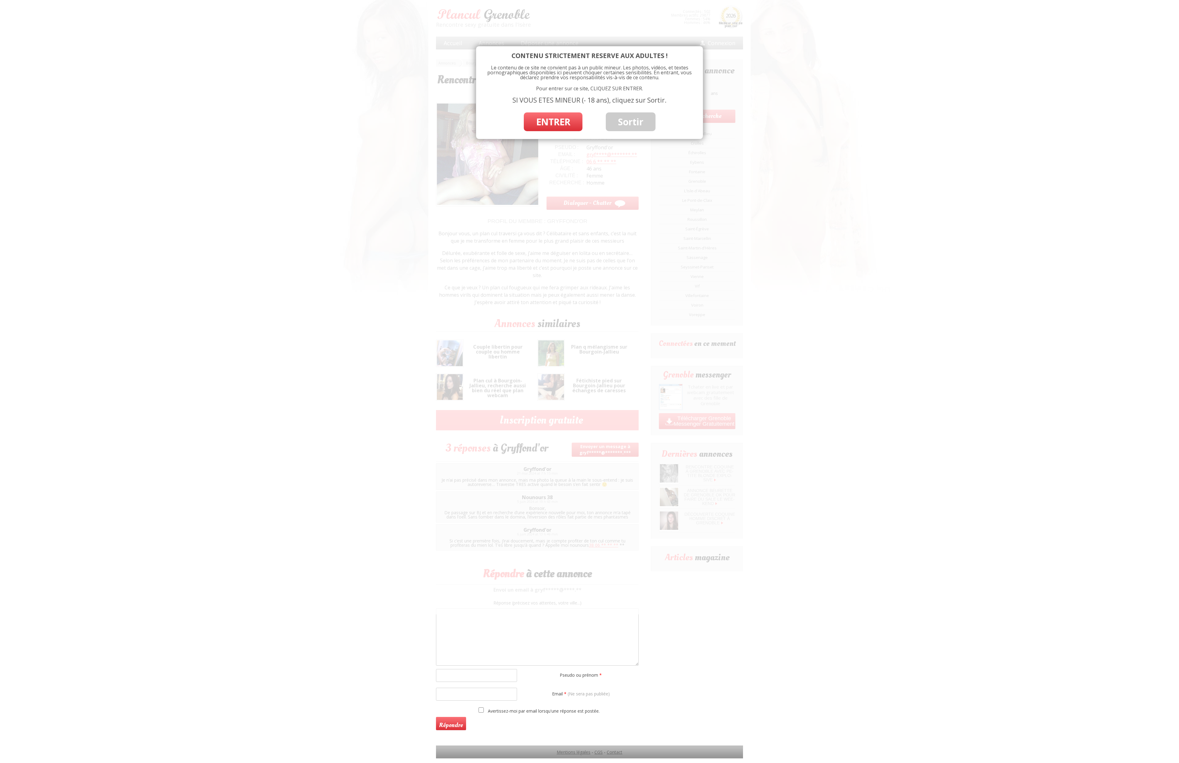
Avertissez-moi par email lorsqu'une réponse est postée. (543, 711)
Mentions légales (573, 752)
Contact (614, 752)
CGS (598, 752)
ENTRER (553, 121)
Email (581, 694)
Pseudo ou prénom (581, 675)
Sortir (630, 121)
